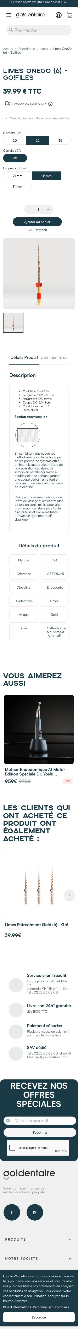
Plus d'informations (17, 1307)
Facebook (12, 1212)
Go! (54, 560)
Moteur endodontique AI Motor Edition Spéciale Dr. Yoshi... (35, 771)
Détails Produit (24, 357)
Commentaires (53, 357)
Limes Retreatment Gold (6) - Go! (36, 924)
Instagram (35, 1212)
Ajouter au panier (37, 222)
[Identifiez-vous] (58, 15)
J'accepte (39, 1317)
